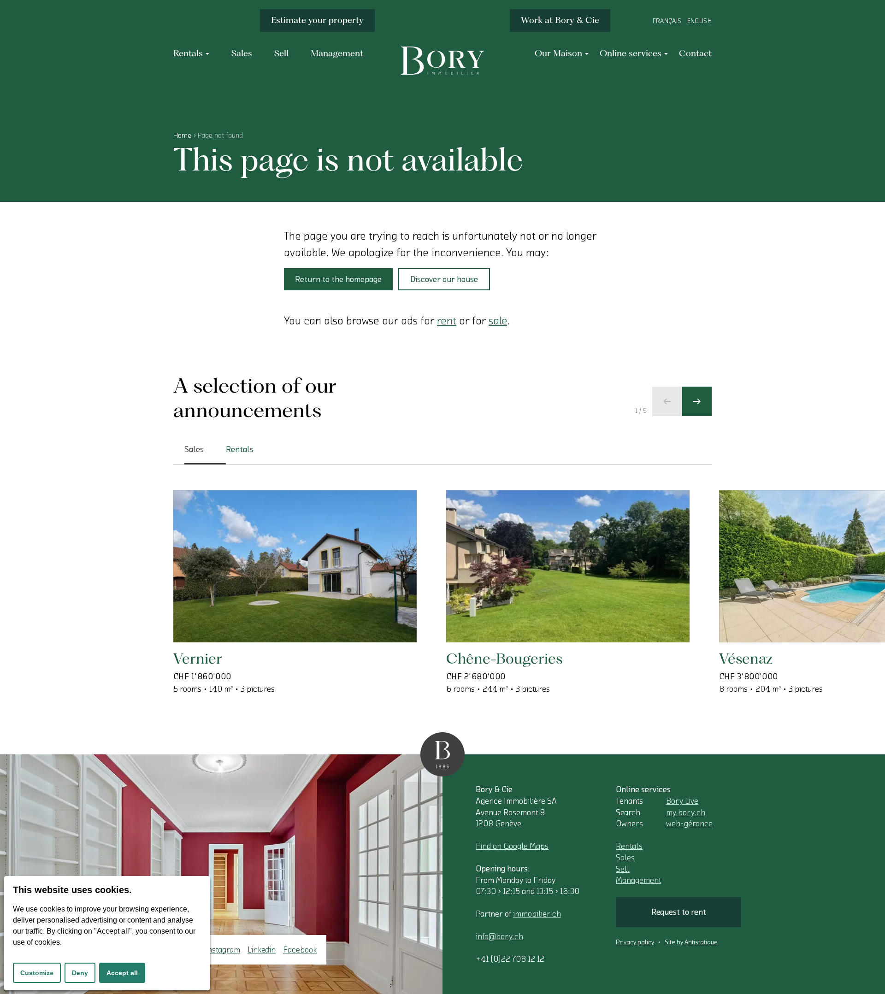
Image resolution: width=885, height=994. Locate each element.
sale (498, 320)
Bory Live (682, 801)
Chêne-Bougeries (504, 658)
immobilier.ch (537, 914)
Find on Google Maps (512, 846)
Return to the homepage (338, 279)
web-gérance (689, 823)
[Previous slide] (667, 401)
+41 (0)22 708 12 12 (510, 959)
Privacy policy (635, 942)
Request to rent (678, 912)
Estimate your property (317, 20)
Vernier (197, 658)
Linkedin (262, 950)
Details (217, 612)
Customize (36, 972)
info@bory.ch (499, 936)
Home (182, 135)
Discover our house (444, 279)
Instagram (222, 950)
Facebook (300, 950)
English (699, 21)
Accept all (122, 972)
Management (638, 880)
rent (446, 320)
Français (667, 21)
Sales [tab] (194, 449)
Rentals (629, 846)
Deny (80, 972)
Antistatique (701, 942)
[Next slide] (697, 401)
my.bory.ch (685, 812)
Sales (625, 857)
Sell (623, 869)
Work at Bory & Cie (560, 20)
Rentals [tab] (240, 449)
